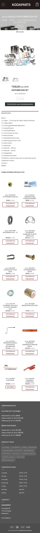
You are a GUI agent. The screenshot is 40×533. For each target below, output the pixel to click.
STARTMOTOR (6, 454)
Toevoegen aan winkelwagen (20, 104)
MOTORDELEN (20, 22)
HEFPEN (24, 447)
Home (4, 20)
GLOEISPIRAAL (15, 447)
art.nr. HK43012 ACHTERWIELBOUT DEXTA (30, 269)
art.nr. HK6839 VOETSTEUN (10, 379)
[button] (3, 4)
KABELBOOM (32, 447)
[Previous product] (21, 26)
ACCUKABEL (6, 447)
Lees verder (10, 387)
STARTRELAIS (16, 454)
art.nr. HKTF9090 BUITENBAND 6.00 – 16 (10, 231)
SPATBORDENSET (29, 450)
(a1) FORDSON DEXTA (26, 20)
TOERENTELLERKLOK (8, 457)
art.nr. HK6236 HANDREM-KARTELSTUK (29, 380)
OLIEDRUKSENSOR (7, 450)
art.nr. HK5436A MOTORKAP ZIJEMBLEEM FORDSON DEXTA (29, 343)
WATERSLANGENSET (8, 460)
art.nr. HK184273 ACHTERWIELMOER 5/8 (10, 196)
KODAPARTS (20, 4)
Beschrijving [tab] (6, 113)
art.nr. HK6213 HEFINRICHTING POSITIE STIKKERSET (29, 196)
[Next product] (18, 26)
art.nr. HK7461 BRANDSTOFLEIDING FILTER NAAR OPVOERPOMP (10, 343)
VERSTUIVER (20, 457)
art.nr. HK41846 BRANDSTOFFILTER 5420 (30, 304)
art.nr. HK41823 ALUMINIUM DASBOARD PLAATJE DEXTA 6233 (29, 233)
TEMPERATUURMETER (28, 454)
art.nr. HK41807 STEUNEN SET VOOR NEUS (10, 269)
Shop (12, 20)
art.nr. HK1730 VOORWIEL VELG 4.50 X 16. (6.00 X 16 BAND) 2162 (10, 306)
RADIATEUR (18, 450)
